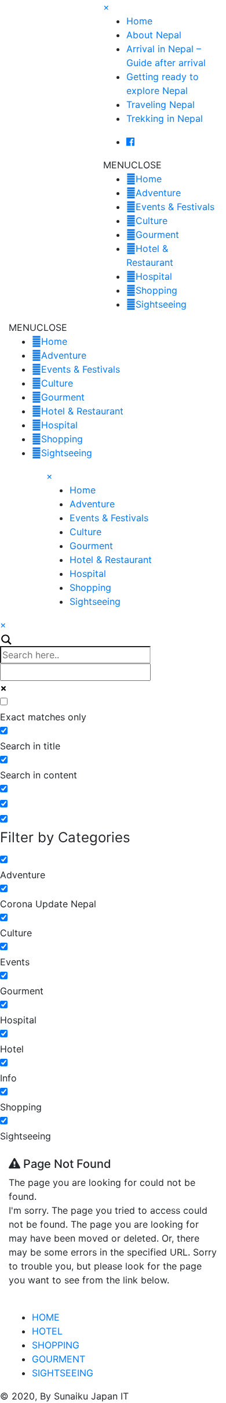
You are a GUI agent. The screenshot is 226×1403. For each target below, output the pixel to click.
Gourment (157, 234)
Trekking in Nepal (164, 118)
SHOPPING (55, 1345)
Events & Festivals (175, 206)
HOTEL (47, 1331)
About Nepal (153, 35)
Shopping (156, 290)
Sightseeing (161, 304)
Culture (151, 220)
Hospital (154, 276)
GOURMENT (58, 1359)
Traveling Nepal (160, 104)
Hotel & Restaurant (82, 411)
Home (139, 21)
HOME (46, 1317)
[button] (132, 165)
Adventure (158, 193)
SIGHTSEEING (62, 1373)
